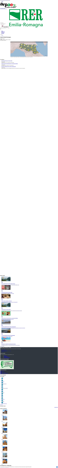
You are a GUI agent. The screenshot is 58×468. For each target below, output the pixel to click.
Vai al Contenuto (2, 0)
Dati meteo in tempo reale (4, 351)
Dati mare (5, 355)
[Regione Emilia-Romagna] (26, 27)
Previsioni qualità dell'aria (4, 350)
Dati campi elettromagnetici (7, 357)
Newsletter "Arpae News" (3, 372)
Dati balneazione (6, 356)
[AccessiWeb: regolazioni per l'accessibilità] (57, 467)
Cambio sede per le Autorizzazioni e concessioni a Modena (9, 63)
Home (2, 35)
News (0, 371)
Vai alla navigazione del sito (7, 0)
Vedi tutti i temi (56, 407)
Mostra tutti (1, 404)
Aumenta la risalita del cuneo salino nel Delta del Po (8, 66)
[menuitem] (3, 31)
